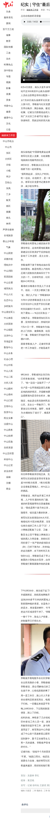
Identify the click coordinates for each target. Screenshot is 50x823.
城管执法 (8, 288)
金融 (8, 476)
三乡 (8, 194)
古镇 (8, 164)
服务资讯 (8, 17)
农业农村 (8, 471)
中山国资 (8, 253)
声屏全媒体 (8, 229)
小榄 (8, 170)
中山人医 (8, 370)
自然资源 (8, 447)
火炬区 (8, 158)
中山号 (8, 147)
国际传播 (8, 46)
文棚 (8, 482)
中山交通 (8, 282)
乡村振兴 (8, 306)
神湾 (8, 223)
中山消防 (8, 270)
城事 (8, 35)
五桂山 (8, 182)
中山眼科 (8, 388)
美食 (8, 99)
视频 (8, 82)
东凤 (8, 188)
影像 (8, 88)
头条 (8, 11)
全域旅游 (8, 235)
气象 (8, 247)
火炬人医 (8, 382)
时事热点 (8, 64)
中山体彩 (8, 317)
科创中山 (8, 459)
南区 (8, 205)
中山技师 (8, 435)
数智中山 (8, 347)
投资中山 (8, 412)
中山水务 (8, 353)
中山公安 (8, 465)
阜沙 (8, 176)
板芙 (8, 200)
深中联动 (8, 70)
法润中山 (8, 335)
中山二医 (8, 376)
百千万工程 (8, 29)
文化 (8, 123)
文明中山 (8, 406)
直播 (8, 94)
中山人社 (8, 294)
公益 (8, 129)
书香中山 (8, 105)
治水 (8, 58)
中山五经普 (8, 453)
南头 (8, 217)
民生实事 (8, 418)
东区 (8, 152)
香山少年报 (8, 241)
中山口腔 (8, 400)
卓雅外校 (8, 258)
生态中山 (8, 300)
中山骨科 (8, 394)
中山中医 (8, 365)
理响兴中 (8, 264)
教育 (8, 41)
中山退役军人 (8, 312)
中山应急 (8, 441)
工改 (8, 52)
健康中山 (8, 117)
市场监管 (8, 341)
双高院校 (8, 276)
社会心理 (8, 359)
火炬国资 (8, 323)
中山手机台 (8, 141)
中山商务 (8, 429)
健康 (8, 111)
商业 (8, 488)
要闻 (8, 23)
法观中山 (8, 423)
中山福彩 (8, 329)
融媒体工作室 (8, 135)
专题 (8, 76)
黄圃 (8, 211)
